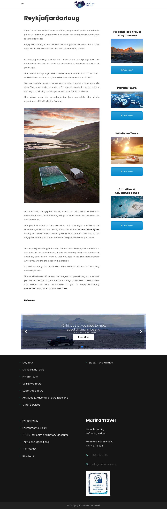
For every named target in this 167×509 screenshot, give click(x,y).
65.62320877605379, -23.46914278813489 (46, 288)
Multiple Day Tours (33, 369)
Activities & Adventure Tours (127, 191)
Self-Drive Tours (32, 383)
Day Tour (28, 362)
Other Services (31, 404)
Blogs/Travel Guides (101, 362)
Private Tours (30, 376)
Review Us (29, 456)
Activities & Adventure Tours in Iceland (45, 397)
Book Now (127, 70)
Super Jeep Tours (33, 390)
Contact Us (29, 449)
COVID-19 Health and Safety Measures (45, 435)
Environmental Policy (35, 428)
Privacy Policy (30, 421)
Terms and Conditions (36, 442)
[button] (83, 331)
